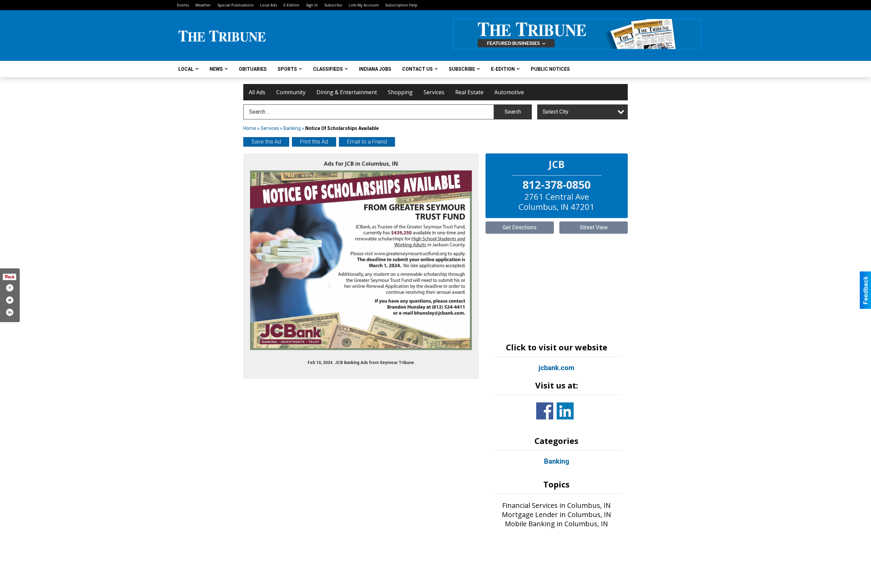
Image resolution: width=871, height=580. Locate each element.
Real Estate (469, 92)
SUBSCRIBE (462, 69)
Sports (287, 69)
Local (186, 69)
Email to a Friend (367, 141)
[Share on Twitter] (9, 300)
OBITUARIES (253, 69)
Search (513, 112)
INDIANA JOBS (375, 69)
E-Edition (291, 4)
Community (291, 92)
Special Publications (235, 4)
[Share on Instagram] (9, 312)
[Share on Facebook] (9, 288)
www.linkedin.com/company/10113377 (565, 410)
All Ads (257, 92)
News (216, 69)
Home (249, 128)
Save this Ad (266, 141)
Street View (594, 227)
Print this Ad (314, 141)
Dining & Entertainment (346, 92)
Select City (556, 112)
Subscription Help (401, 4)
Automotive (509, 92)
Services (434, 92)
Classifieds (328, 69)
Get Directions (520, 227)
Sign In (312, 4)
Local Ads (268, 4)
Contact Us (417, 69)
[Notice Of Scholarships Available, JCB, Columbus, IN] (361, 260)
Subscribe (333, 4)
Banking (292, 128)
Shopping (400, 92)
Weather (203, 4)
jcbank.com (556, 368)
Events (183, 4)
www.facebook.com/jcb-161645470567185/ (544, 410)
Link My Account (364, 4)
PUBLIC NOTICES (550, 69)
